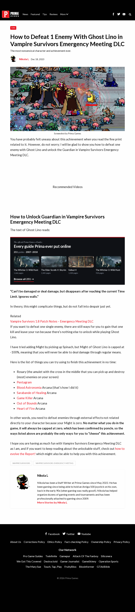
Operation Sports (108, 561)
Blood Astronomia (29, 387)
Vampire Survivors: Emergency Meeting (54, 463)
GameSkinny (89, 561)
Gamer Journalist (69, 561)
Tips (44, 14)
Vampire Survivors (21, 463)
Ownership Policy (101, 541)
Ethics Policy (54, 541)
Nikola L (24, 59)
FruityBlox (70, 566)
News (25, 14)
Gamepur (65, 556)
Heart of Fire (26, 408)
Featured (35, 14)
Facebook (54, 533)
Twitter (70, 533)
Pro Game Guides (33, 556)
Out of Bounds (27, 403)
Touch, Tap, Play (53, 566)
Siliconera (106, 556)
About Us (65, 12)
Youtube (86, 533)
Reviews (54, 14)
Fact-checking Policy (76, 541)
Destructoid (50, 561)
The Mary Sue (33, 566)
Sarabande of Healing (31, 393)
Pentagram (24, 382)
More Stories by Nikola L (52, 502)
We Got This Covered (29, 561)
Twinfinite (51, 556)
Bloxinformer (86, 566)
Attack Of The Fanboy (85, 556)
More (66, 15)
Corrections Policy (34, 541)
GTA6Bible (103, 566)
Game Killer (25, 398)
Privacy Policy (122, 541)
